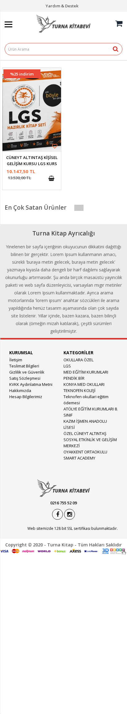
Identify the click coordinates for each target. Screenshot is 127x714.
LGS (67, 366)
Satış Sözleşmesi (24, 378)
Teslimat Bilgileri (24, 366)
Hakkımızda (20, 390)
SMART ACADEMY (79, 458)
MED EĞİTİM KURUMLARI (85, 372)
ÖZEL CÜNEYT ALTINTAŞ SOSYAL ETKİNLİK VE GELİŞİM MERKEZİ (90, 439)
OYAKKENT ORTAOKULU (85, 452)
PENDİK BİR (73, 378)
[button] (56, 146)
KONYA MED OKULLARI (83, 384)
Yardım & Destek (62, 6)
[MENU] (16, 14)
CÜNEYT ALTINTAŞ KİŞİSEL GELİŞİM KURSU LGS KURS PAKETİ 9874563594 (32, 164)
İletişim (15, 360)
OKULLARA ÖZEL (78, 360)
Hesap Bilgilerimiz (25, 396)
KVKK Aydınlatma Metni (30, 384)
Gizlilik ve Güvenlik (26, 372)
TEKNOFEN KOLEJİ (79, 390)
